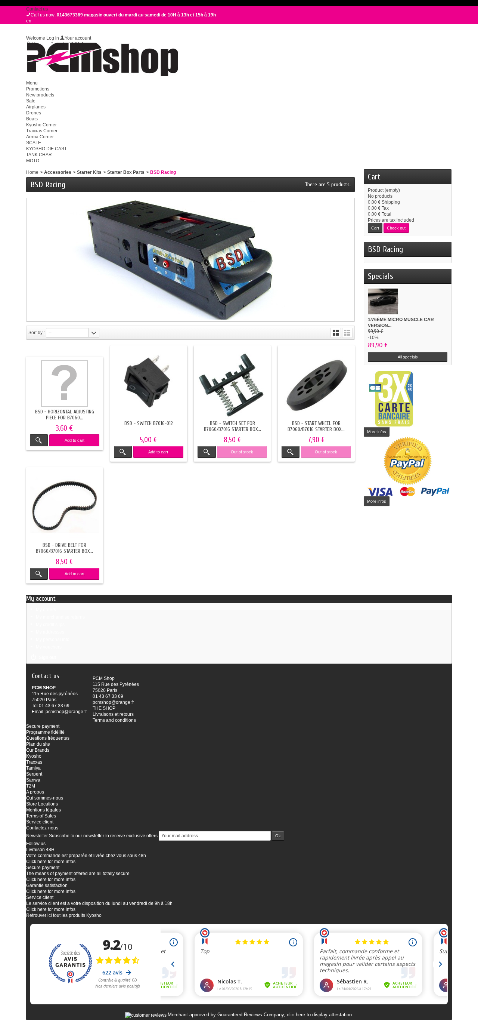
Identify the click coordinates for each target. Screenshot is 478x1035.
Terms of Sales (41, 816)
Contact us (37, 9)
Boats (32, 118)
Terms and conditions (114, 720)
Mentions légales (43, 810)
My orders (46, 609)
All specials (408, 357)
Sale (30, 101)
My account (41, 599)
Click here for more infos (50, 861)
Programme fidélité (45, 732)
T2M (30, 786)
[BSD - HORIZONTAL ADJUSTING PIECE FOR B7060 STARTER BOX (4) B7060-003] (64, 383)
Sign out (47, 657)
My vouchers (49, 647)
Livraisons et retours (113, 714)
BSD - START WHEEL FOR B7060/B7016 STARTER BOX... (316, 426)
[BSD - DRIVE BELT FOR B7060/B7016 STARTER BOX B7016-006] (64, 505)
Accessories (57, 172)
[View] (39, 440)
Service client (39, 822)
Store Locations (42, 804)
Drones (33, 112)
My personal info (52, 639)
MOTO (32, 160)
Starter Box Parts (126, 172)
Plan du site (38, 744)
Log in (52, 38)
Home (32, 172)
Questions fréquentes (47, 738)
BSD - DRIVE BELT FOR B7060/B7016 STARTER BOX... (64, 548)
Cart (374, 177)
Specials (380, 276)
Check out (396, 228)
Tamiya (33, 768)
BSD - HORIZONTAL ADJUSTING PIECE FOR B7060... (64, 415)
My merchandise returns (60, 617)
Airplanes (36, 107)
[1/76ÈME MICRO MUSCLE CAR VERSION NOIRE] (383, 301)
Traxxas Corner (42, 130)
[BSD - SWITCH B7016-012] (148, 384)
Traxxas (34, 762)
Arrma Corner (40, 136)
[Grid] (335, 333)
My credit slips (50, 624)
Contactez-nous (42, 828)
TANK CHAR (39, 154)
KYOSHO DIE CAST (46, 148)
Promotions (37, 89)
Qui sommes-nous (44, 798)
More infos (376, 431)
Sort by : (36, 332)
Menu (32, 83)
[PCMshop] (102, 59)
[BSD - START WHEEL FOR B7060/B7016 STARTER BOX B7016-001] (316, 384)
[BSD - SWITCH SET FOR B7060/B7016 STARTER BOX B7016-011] (232, 384)
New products (40, 95)
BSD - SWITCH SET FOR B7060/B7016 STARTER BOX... (232, 426)
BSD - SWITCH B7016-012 (148, 423)
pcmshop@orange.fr (66, 711)
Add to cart (74, 440)
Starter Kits (89, 172)
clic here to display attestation (319, 1014)
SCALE (33, 142)
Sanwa (33, 780)
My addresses (50, 632)
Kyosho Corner (41, 124)
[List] (347, 333)
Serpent (34, 774)
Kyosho (33, 756)
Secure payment (42, 726)
